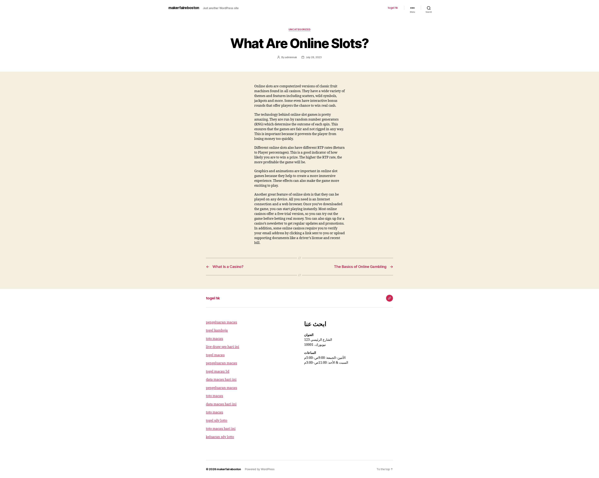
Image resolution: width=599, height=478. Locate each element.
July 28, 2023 (314, 57)
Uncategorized (299, 29)
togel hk (393, 7)
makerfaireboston (183, 8)
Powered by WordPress (260, 469)
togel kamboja (217, 330)
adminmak (291, 57)
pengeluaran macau (221, 322)
